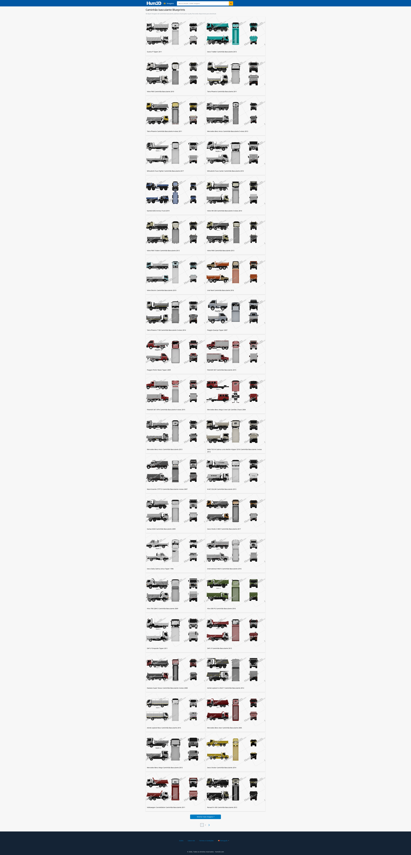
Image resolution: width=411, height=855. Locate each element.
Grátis (181, 841)
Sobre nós (191, 841)
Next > (209, 825)
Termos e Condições (206, 841)
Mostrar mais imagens (205, 817)
